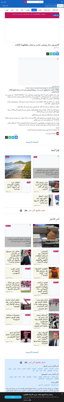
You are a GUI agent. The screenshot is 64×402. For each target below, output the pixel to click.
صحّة (57, 268)
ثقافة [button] (22, 10)
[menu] (62, 2)
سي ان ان (48, 133)
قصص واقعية (49, 378)
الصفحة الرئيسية (32, 142)
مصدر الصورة (55, 86)
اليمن (18, 368)
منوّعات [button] (34, 10)
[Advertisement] (32, 31)
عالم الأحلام (41, 378)
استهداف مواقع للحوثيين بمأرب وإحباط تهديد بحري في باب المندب (28, 14)
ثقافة (23, 377)
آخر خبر (3, 2)
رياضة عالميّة (27, 282)
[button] (25, 210)
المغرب (24, 368)
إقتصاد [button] (39, 10)
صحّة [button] (17, 10)
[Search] (25, 2)
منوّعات (35, 157)
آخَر (33, 370)
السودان (34, 368)
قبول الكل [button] (13, 397)
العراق (28, 368)
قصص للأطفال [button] (5, 10)
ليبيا (41, 370)
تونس (14, 368)
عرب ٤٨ (56, 370)
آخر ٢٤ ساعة (54, 385)
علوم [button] (12, 10)
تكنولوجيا (29, 377)
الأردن (56, 368)
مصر (37, 370)
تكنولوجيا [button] (28, 10)
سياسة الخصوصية (26, 398)
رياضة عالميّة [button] (47, 10)
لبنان (44, 370)
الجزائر (45, 368)
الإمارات (51, 368)
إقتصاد (40, 377)
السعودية (40, 368)
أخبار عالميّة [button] (55, 10)
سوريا (10, 368)
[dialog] (32, 397)
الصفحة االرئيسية (32, 352)
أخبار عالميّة (8, 225)
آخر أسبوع (47, 385)
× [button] (62, 393)
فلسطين (50, 370)
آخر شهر (40, 385)
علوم (15, 377)
